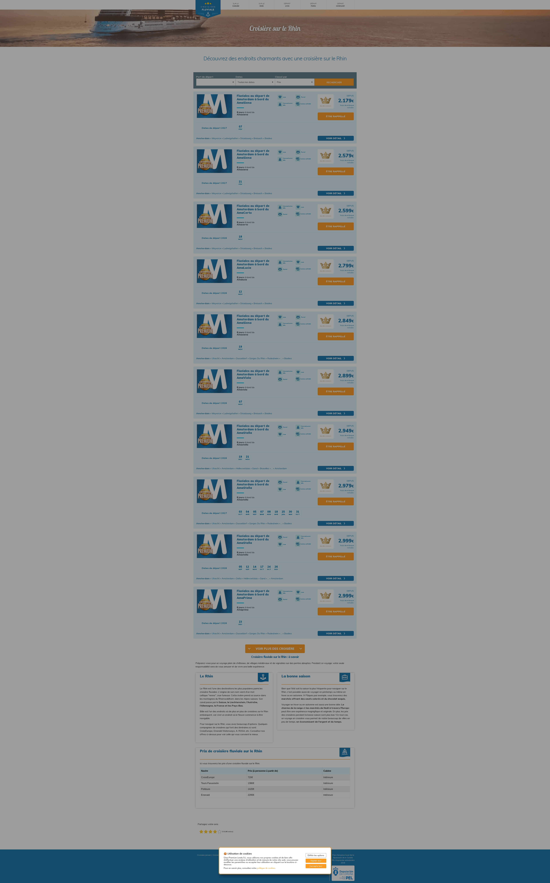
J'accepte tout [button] (316, 866)
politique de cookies (266, 868)
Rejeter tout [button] (316, 860)
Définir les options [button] (316, 855)
